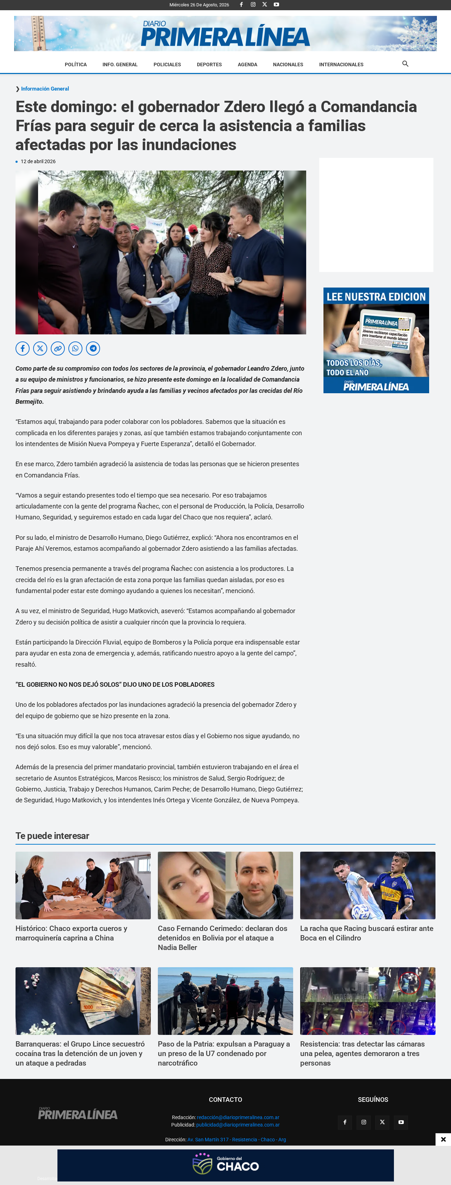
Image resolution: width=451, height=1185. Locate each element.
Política (76, 64)
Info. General (120, 64)
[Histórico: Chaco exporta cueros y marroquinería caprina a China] (83, 885)
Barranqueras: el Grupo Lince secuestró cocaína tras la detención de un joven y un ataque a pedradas (80, 1054)
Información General (45, 89)
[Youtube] (276, 5)
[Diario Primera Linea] (225, 33)
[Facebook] (241, 5)
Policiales (167, 64)
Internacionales (341, 64)
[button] (405, 65)
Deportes (209, 64)
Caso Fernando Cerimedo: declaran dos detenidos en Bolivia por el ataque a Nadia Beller (223, 938)
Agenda (247, 64)
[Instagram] (253, 5)
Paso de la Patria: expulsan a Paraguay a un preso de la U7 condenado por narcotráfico (224, 1054)
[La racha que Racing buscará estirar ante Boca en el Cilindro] (367, 885)
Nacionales (288, 64)
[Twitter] (264, 5)
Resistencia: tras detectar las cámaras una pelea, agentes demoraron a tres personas (362, 1054)
